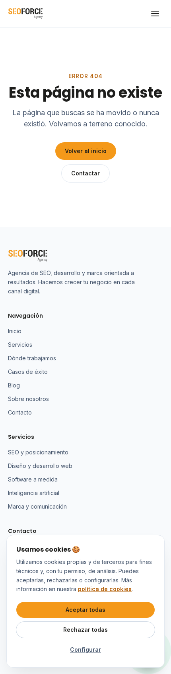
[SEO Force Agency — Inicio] (25, 13)
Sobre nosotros (28, 398)
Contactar (85, 173)
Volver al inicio (86, 150)
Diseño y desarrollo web (40, 465)
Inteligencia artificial (33, 492)
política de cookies (105, 589)
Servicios (20, 344)
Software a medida (33, 479)
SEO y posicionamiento (38, 452)
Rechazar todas (85, 629)
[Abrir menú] (155, 14)
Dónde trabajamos (32, 358)
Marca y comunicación (37, 506)
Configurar (85, 649)
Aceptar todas (85, 609)
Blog (14, 385)
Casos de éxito (28, 371)
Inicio (14, 331)
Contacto (20, 412)
